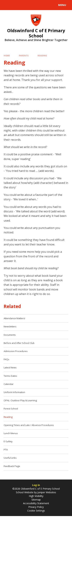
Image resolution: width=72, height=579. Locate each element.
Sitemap (36, 499)
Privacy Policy (36, 507)
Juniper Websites (46, 492)
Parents (23, 55)
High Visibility (36, 496)
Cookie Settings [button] (36, 510)
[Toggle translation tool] (15, 5)
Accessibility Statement (36, 503)
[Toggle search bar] (6, 5)
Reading (42, 55)
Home (7, 55)
